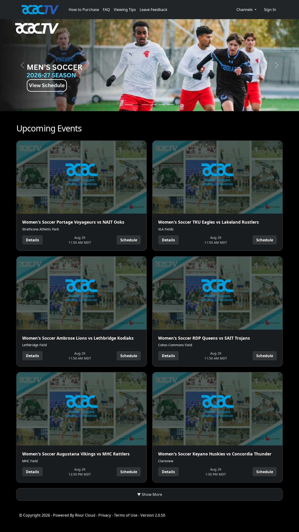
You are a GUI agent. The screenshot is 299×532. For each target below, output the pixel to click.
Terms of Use (125, 515)
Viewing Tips (125, 9)
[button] (246, 9)
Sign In (270, 9)
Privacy (104, 515)
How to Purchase (84, 9)
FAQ (106, 9)
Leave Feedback (153, 9)
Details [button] (32, 240)
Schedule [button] (128, 240)
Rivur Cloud (85, 515)
